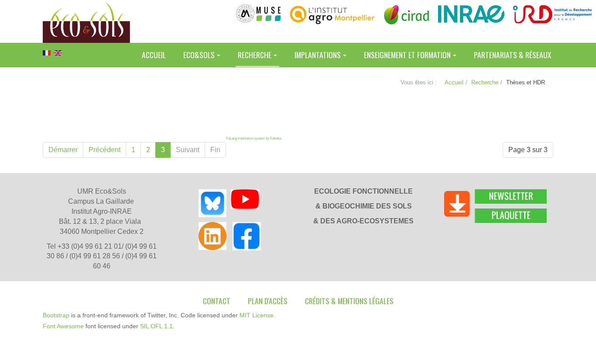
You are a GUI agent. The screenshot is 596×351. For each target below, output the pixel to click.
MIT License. (257, 315)
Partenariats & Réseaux (512, 54)
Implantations (318, 54)
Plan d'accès (268, 300)
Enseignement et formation (407, 54)
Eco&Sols (199, 54)
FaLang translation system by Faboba (253, 138)
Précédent (104, 149)
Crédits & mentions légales (349, 300)
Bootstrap (56, 315)
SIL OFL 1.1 (156, 326)
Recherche (254, 54)
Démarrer (63, 149)
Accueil (154, 54)
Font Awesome (63, 326)
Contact (216, 300)
